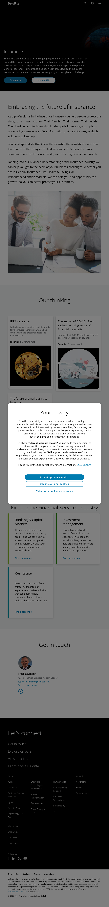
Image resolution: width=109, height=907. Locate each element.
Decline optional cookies (54, 483)
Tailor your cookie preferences (54, 491)
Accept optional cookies (54, 477)
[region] (54, 453)
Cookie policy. (83, 464)
